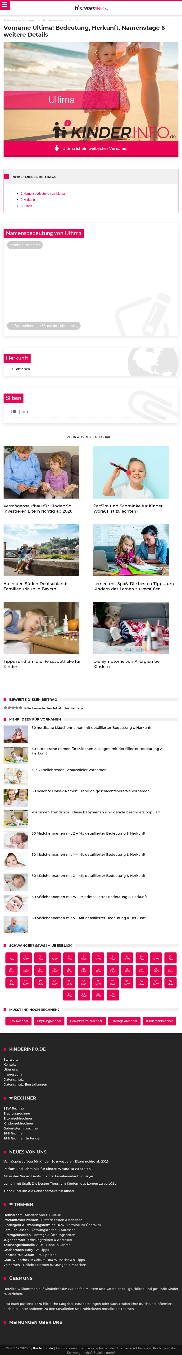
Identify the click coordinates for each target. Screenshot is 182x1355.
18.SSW (83, 970)
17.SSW (69, 970)
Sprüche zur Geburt (19, 1255)
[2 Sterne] (9, 708)
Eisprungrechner (49, 1021)
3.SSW (40, 958)
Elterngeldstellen (17, 1235)
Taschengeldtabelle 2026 (23, 1245)
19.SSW (98, 970)
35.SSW (156, 982)
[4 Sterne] (17, 708)
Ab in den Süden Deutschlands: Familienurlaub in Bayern (50, 1176)
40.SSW (112, 995)
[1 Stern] (5, 708)
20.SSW (112, 970)
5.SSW (69, 958)
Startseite (11, 1059)
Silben (26, 206)
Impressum (13, 1074)
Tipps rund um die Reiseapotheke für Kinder (39, 1191)
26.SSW (26, 982)
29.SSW (69, 982)
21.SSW (127, 970)
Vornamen (12, 1265)
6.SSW (83, 958)
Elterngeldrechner (124, 1021)
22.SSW (141, 970)
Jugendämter (14, 1240)
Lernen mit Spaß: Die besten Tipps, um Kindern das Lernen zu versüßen (61, 1183)
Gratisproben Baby (18, 1250)
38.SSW (83, 995)
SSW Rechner (18, 1021)
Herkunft (28, 200)
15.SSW (40, 970)
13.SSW (11, 970)
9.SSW (127, 958)
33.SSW (127, 982)
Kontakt (10, 1064)
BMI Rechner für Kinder (22, 1138)
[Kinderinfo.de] (91, 8)
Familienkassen (16, 1230)
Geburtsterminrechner (86, 1021)
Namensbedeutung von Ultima (43, 193)
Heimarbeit (13, 1215)
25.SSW (11, 982)
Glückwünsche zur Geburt (24, 1260)
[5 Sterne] (21, 708)
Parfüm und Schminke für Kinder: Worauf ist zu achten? (48, 1169)
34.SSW (141, 982)
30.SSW (83, 982)
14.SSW (26, 970)
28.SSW (55, 982)
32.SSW (112, 982)
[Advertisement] (91, 286)
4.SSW (55, 958)
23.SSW (156, 970)
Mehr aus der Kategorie (89, 437)
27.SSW (40, 982)
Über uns (11, 1069)
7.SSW (98, 958)
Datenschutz (14, 1079)
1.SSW (11, 958)
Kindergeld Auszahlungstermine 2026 (34, 1225)
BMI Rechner (14, 1133)
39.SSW (98, 995)
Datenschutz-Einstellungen (25, 1084)
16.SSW (55, 970)
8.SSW (112, 958)
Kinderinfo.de (43, 1348)
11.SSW (156, 958)
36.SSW (170, 982)
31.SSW (98, 982)
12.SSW (170, 958)
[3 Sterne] (13, 708)
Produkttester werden (21, 1220)
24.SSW (170, 970)
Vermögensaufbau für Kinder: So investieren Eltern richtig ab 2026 (56, 1161)
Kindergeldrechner (159, 1021)
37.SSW (69, 995)
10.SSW (141, 958)
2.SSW (26, 958)
